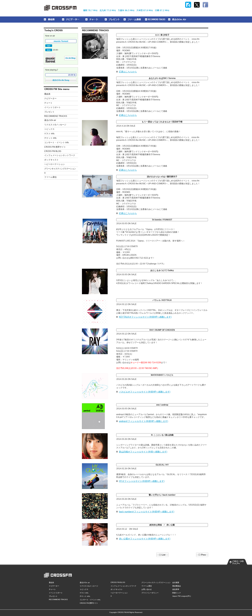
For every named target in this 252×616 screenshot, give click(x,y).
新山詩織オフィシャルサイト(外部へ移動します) (143, 451)
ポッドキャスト (51, 160)
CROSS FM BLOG (52, 151)
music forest (61, 41)
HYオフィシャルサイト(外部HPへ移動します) (141, 481)
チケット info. (50, 138)
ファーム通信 (50, 177)
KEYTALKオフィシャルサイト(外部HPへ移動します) (145, 317)
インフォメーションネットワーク (59, 155)
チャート (48, 103)
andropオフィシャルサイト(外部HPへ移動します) (143, 421)
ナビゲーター (50, 98)
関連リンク (176, 593)
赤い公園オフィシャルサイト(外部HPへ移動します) (144, 538)
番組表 (47, 94)
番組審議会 (176, 586)
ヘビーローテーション (54, 164)
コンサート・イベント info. (56, 142)
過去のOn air (50, 120)
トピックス (49, 129)
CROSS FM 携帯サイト (55, 147)
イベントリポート (52, 107)
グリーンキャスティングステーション (60, 168)
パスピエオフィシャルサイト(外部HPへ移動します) (144, 391)
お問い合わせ (146, 589)
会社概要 (175, 582)
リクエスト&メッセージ (55, 124)
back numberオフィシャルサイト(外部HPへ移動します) (146, 511)
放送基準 (175, 589)
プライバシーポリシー (150, 593)
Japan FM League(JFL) (181, 596)
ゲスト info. (49, 133)
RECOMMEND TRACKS (55, 116)
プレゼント (49, 112)
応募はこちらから (128, 71)
